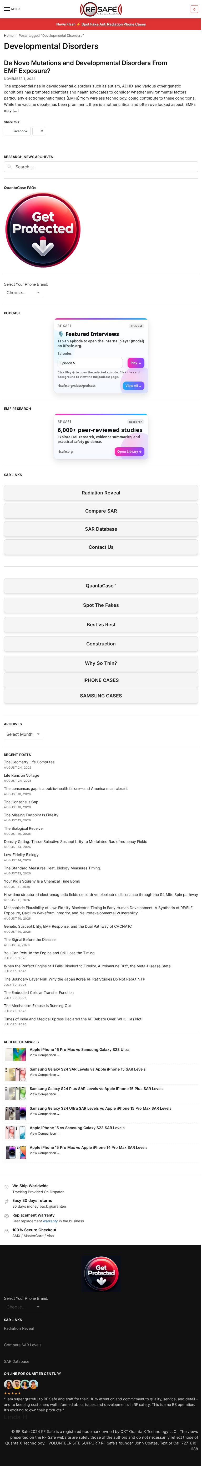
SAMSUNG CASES (101, 695)
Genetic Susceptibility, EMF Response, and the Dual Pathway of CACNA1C (68, 926)
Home (8, 36)
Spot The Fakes (101, 605)
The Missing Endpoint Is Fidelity (31, 815)
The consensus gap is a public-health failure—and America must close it (66, 788)
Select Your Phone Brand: (26, 284)
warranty (50, 1221)
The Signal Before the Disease (29, 939)
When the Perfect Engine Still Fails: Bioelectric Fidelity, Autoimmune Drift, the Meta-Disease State (87, 966)
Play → (136, 363)
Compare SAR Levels (23, 1345)
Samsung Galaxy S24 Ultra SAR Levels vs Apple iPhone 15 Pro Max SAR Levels (100, 1108)
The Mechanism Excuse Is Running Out (37, 1005)
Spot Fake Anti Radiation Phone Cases (114, 24)
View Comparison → (45, 1055)
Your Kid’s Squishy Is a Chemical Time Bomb (42, 881)
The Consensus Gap (21, 802)
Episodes (65, 353)
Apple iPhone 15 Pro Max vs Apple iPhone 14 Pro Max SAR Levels (89, 1147)
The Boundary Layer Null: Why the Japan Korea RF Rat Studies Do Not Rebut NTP (74, 979)
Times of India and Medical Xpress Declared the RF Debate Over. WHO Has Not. (73, 1019)
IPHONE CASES (101, 680)
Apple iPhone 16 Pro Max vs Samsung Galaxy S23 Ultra (79, 1049)
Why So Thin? (101, 663)
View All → (133, 386)
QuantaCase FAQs (20, 187)
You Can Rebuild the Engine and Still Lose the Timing (49, 953)
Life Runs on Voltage (21, 775)
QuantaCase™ (101, 585)
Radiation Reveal (101, 492)
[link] (101, 355)
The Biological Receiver (24, 828)
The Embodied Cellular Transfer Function (39, 992)
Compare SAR (101, 511)
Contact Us (101, 547)
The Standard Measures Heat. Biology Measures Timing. (52, 868)
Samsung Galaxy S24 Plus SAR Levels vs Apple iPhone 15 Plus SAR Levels (97, 1088)
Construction (101, 643)
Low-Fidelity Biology (21, 854)
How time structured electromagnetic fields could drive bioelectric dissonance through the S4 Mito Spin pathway (101, 894)
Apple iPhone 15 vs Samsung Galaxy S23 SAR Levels (77, 1127)
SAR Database (101, 529)
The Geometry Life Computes (29, 762)
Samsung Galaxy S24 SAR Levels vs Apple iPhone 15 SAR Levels (88, 1069)
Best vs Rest (101, 624)
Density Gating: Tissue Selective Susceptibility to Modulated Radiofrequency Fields (75, 841)
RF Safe (48, 1431)
